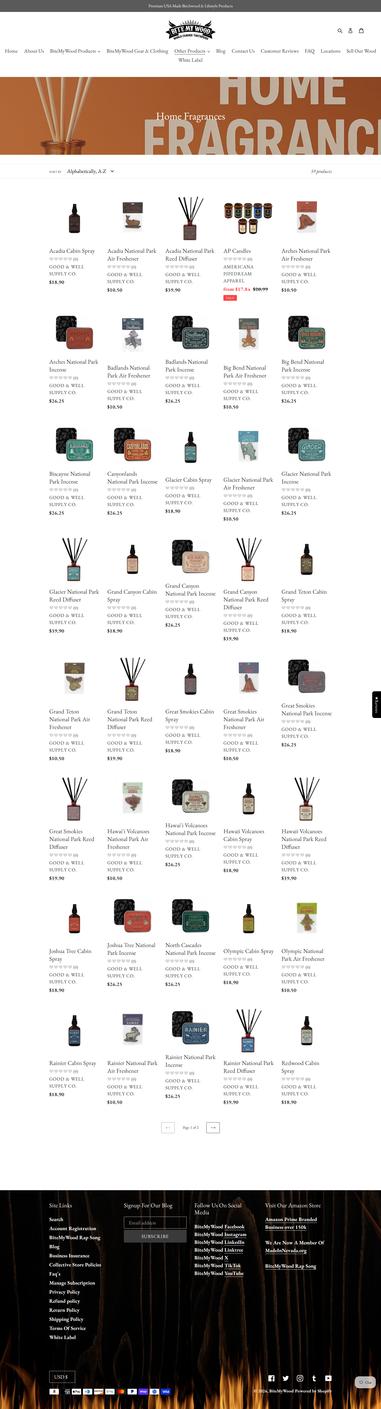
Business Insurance (69, 1255)
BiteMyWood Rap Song (74, 1237)
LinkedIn (234, 1242)
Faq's (54, 1273)
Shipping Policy (66, 1319)
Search (56, 1219)
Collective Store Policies (75, 1264)
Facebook (234, 1226)
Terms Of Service (67, 1328)
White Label (62, 1337)
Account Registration (72, 1228)
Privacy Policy (64, 1291)
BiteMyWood (281, 1391)
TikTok (232, 1265)
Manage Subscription (72, 1282)
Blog (54, 1246)
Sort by (55, 172)
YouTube (234, 1273)
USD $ (61, 1376)
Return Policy (64, 1310)
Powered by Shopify (313, 1391)
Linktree (233, 1249)
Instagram (235, 1234)
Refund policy (64, 1301)
